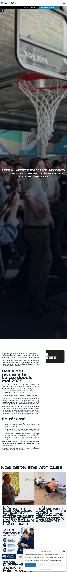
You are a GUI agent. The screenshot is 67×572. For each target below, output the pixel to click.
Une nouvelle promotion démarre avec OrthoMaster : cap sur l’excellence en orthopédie (22, 516)
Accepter (31, 565)
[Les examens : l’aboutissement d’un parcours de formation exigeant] (50, 488)
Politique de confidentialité (45, 569)
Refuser (43, 565)
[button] (2, 10)
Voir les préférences (57, 565)
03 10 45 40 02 (29, 7)
